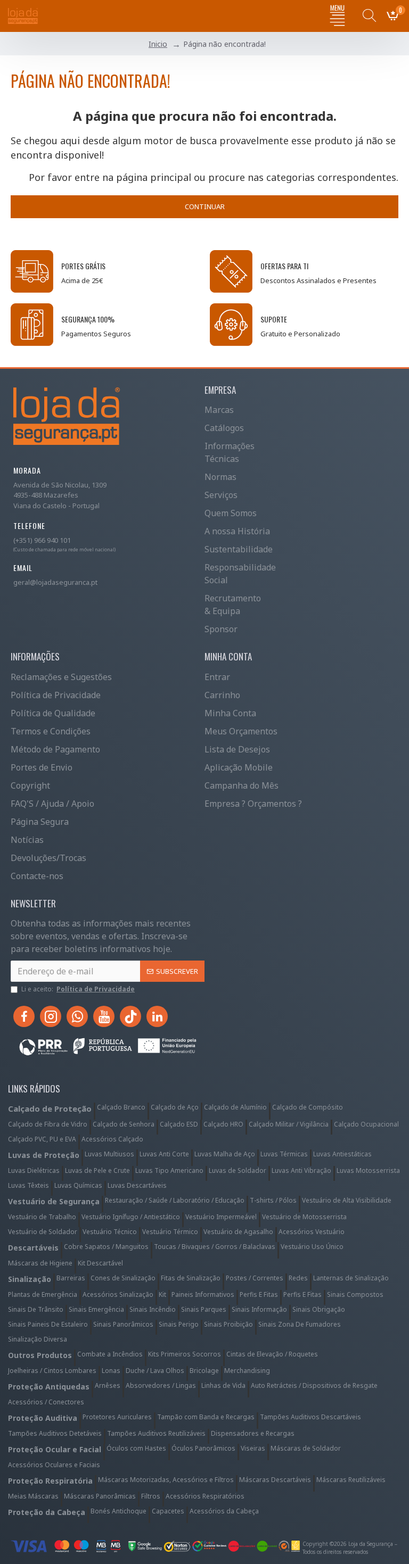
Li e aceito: (78, 989)
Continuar (205, 206)
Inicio (158, 44)
